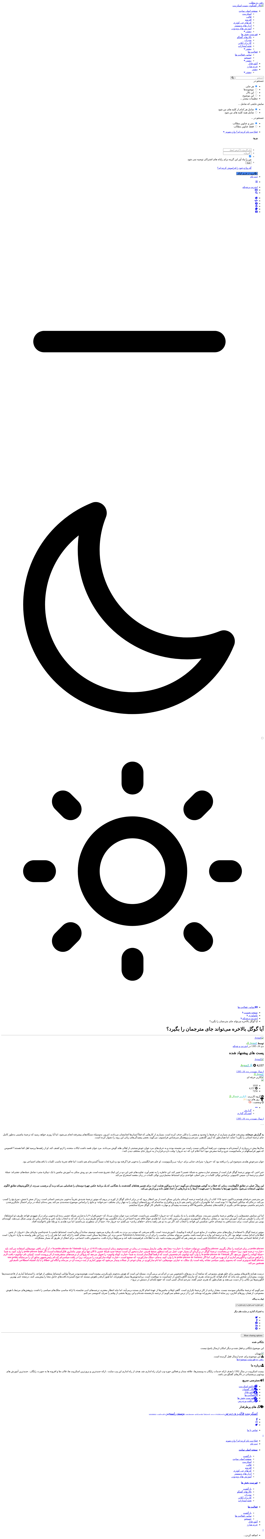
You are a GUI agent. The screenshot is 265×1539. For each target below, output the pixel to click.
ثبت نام (254, 176)
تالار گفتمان (248, 1389)
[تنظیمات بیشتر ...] (256, 1107)
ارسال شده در (250, 1071)
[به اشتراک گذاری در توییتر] (256, 1317)
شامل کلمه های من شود (239, 112)
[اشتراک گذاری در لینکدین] (256, 1325)
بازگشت (247, 1456)
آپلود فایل (253, 63)
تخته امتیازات (245, 46)
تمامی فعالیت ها (243, 54)
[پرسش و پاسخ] (129, 203)
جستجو (248, 57)
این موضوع (248, 95)
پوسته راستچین (175, 1413)
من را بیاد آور (245, 159)
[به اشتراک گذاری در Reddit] (256, 1323)
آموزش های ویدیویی (241, 28)
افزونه (248, 19)
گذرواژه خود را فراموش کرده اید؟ (234, 168)
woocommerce (152, 1414)
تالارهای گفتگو (244, 37)
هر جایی (250, 86)
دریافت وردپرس (246, 1401)
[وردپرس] (129, 206)
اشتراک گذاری (244, 1113)
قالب (249, 17)
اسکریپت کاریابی (199, 1414)
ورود (248, 162)
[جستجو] (232, 77)
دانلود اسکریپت (246, 1386)
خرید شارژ (252, 66)
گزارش (248, 1110)
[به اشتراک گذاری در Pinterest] (256, 1328)
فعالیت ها (253, 52)
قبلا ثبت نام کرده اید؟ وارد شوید (241, 132)
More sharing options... (252, 1335)
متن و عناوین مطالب (243, 123)
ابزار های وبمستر (243, 25)
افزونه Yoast (207, 1414)
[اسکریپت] (129, 200)
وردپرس (212, 1414)
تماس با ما (252, 1430)
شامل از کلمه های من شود (236, 109)
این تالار (250, 92)
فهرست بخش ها (249, 34)
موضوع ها (249, 89)
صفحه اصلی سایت (248, 11)
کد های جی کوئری (242, 22)
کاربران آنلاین (245, 43)
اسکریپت (247, 14)
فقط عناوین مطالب (244, 126)
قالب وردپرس (234, 1413)
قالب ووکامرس (161, 1414)
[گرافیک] (129, 209)
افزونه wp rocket (219, 1414)
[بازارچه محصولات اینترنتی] (129, 211)
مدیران (248, 40)
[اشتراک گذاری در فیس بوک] (257, 1320)
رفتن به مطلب (256, 2)
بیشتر (248, 31)
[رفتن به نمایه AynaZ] (259, 1038)
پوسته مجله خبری (190, 1414)
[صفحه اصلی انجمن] (129, 198)
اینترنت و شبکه (240, 1046)
